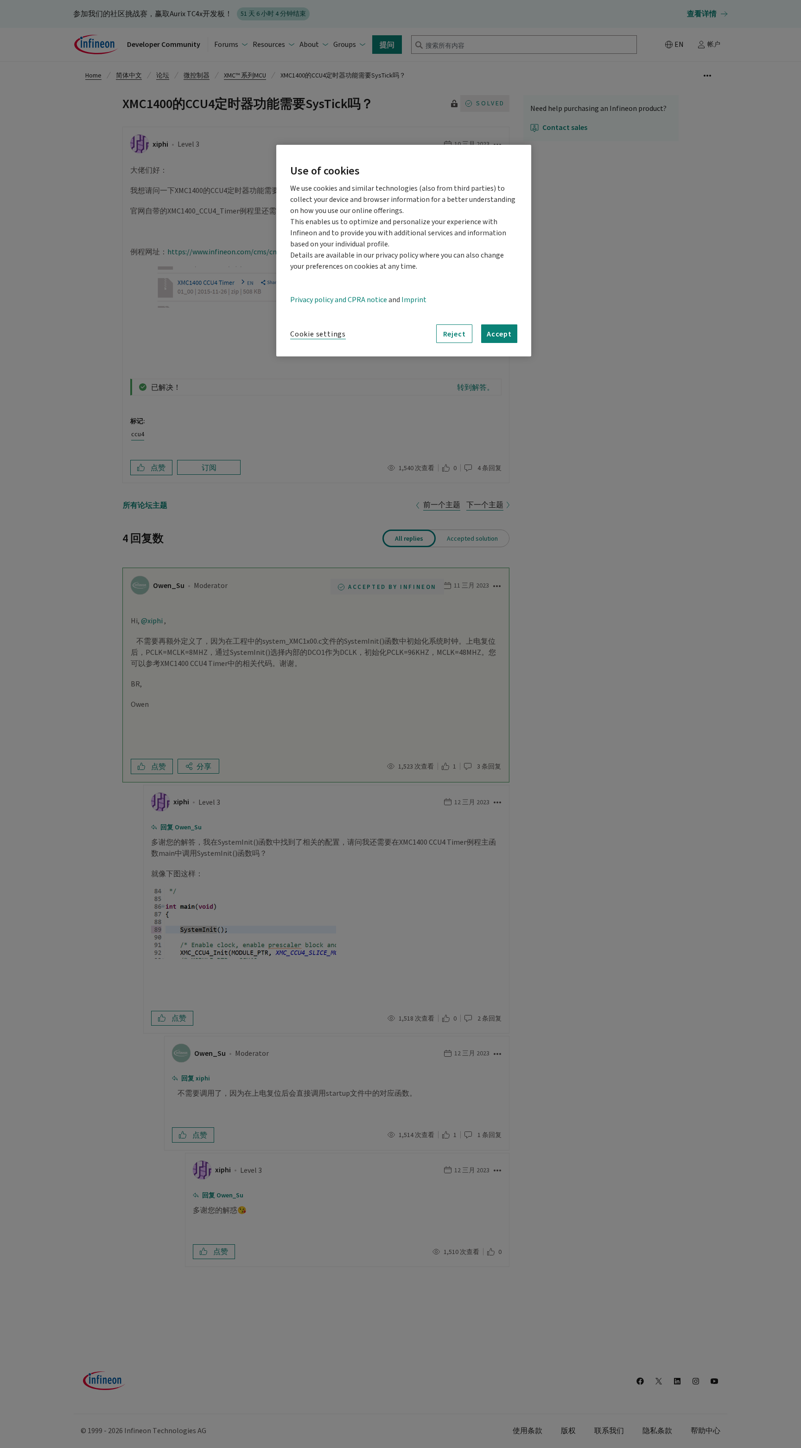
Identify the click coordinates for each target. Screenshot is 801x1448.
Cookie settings (318, 334)
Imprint (413, 300)
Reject (454, 333)
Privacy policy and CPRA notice (338, 300)
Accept (499, 333)
